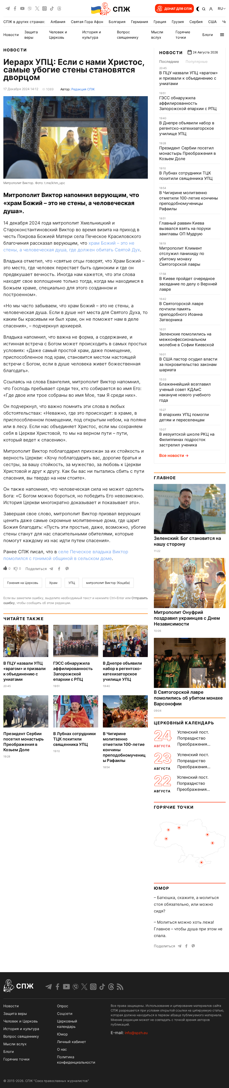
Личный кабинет (71, 1041)
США (212, 21)
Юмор (161, 888)
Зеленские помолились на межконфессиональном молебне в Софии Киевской (186, 339)
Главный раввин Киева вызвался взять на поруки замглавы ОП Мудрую (185, 228)
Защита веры (15, 1013)
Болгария (117, 21)
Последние (169, 61)
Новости (11, 34)
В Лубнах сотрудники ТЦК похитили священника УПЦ (74, 739)
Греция (160, 21)
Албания (58, 21)
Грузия (178, 21)
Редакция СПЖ (83, 89)
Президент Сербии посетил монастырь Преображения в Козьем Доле (187, 153)
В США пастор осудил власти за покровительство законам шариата (188, 364)
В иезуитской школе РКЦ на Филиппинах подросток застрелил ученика (186, 439)
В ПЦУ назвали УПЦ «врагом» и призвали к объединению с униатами (188, 78)
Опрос (62, 1006)
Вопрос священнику (21, 1036)
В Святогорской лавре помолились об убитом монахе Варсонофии (188, 697)
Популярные (197, 61)
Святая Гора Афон (87, 21)
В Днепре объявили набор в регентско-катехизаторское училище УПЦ (186, 128)
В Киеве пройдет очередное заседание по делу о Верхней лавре (188, 284)
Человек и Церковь (20, 1021)
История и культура (21, 1028)
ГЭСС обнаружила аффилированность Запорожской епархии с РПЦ (188, 103)
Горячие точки (173, 807)
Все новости (171, 455)
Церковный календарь (184, 723)
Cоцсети (64, 1013)
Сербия (196, 21)
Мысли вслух (15, 1044)
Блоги (207, 34)
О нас (62, 1049)
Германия (139, 21)
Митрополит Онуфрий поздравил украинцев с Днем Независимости (187, 618)
